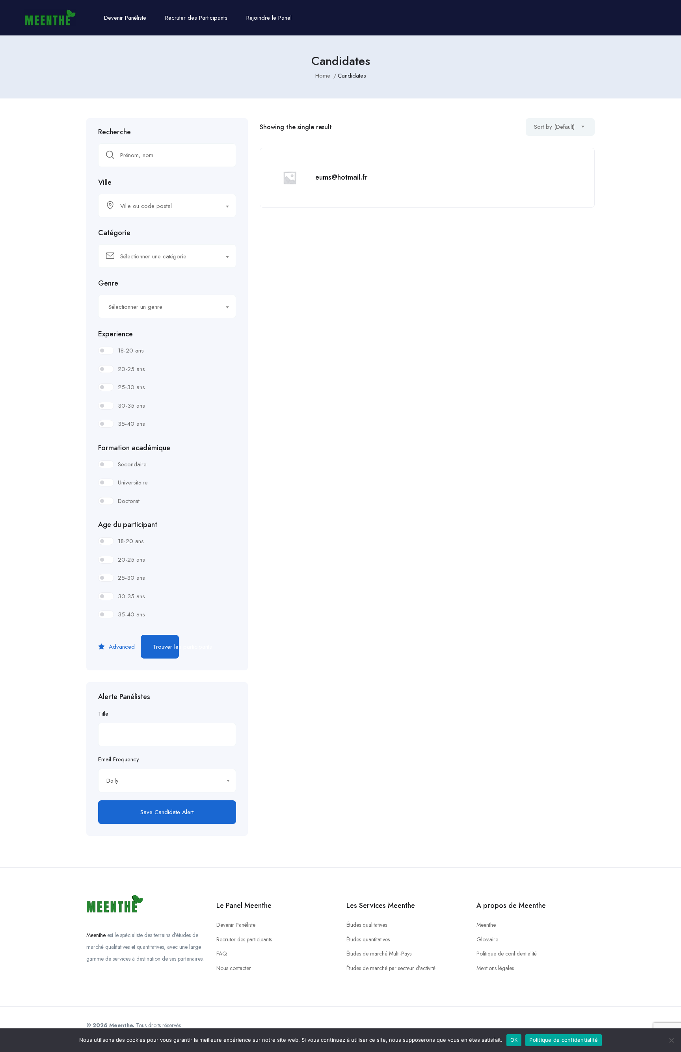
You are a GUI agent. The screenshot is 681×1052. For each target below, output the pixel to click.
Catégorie (114, 232)
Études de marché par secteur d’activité (390, 968)
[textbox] (162, 206)
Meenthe (96, 935)
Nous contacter (233, 968)
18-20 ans (131, 350)
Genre (108, 283)
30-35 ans (131, 405)
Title (103, 713)
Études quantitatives (368, 939)
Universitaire (133, 482)
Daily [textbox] (112, 780)
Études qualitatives (366, 925)
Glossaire (487, 939)
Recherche (114, 131)
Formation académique (134, 447)
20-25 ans (131, 369)
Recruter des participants (244, 939)
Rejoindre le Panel (269, 17)
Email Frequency (118, 759)
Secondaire (132, 464)
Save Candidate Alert (167, 812)
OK (514, 1040)
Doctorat (129, 501)
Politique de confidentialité (506, 953)
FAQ (221, 953)
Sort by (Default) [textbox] (554, 126)
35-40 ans (131, 423)
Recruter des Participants (196, 17)
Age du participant (127, 524)
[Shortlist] (580, 162)
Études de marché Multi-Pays (378, 953)
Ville (105, 182)
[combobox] (167, 205)
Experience (115, 334)
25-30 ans (131, 387)
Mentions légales (495, 968)
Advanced (121, 646)
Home (322, 75)
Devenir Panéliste (125, 17)
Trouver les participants (166, 646)
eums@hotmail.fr (341, 177)
